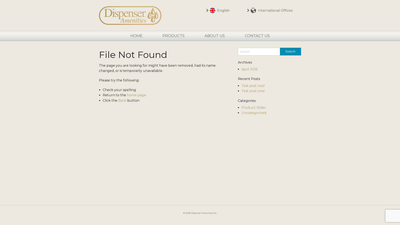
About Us (215, 36)
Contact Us (257, 36)
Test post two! (253, 86)
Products (173, 36)
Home (136, 36)
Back (122, 100)
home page (136, 95)
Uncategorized (253, 113)
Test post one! (253, 91)
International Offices (274, 10)
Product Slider (253, 108)
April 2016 (249, 69)
